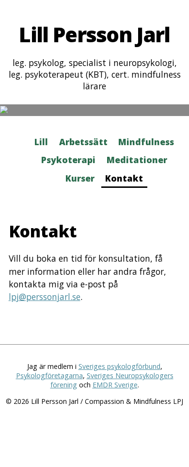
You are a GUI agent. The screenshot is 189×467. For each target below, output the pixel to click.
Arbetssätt (83, 142)
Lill (41, 142)
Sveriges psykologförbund (119, 366)
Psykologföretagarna (49, 375)
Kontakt (124, 178)
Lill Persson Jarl (94, 34)
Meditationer (137, 160)
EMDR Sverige (115, 384)
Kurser (79, 178)
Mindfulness (146, 142)
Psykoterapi (68, 160)
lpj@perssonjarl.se (44, 296)
